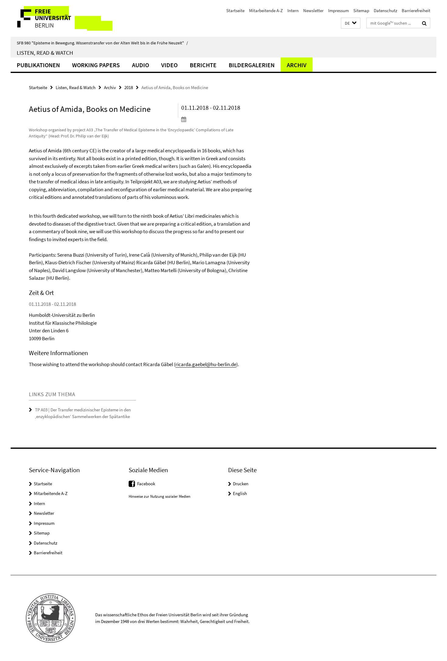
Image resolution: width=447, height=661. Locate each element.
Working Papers (96, 65)
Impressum (338, 10)
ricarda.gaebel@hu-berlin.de (205, 364)
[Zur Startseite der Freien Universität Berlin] (62, 18)
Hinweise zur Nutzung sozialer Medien (159, 496)
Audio (140, 65)
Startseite (235, 10)
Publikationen (38, 65)
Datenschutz (385, 10)
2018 (128, 87)
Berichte (203, 65)
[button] (350, 23)
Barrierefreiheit (416, 10)
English (240, 493)
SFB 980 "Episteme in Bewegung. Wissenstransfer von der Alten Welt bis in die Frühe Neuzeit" (102, 43)
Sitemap (361, 10)
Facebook (146, 483)
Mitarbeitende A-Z (266, 10)
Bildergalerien (252, 65)
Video (169, 65)
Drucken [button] (240, 483)
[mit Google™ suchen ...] (424, 23)
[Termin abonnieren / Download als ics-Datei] (216, 119)
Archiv (297, 65)
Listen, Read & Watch (45, 52)
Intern (293, 10)
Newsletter (313, 10)
